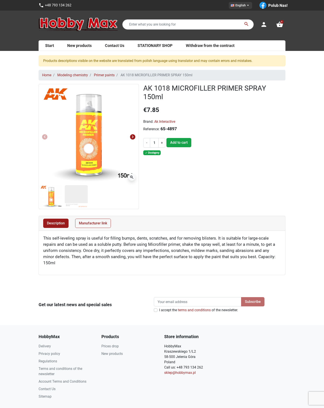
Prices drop (110, 346)
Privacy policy (49, 354)
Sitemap (45, 396)
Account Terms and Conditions (62, 381)
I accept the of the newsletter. (198, 310)
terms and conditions (194, 310)
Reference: (151, 129)
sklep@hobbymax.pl (180, 373)
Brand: (148, 121)
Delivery (45, 346)
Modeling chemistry (72, 75)
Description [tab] (56, 223)
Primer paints (104, 75)
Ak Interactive (164, 121)
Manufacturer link (93, 223)
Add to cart (179, 142)
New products (112, 354)
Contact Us (47, 389)
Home (46, 75)
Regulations (48, 361)
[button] (279, 24)
